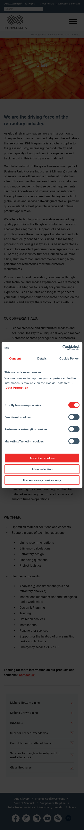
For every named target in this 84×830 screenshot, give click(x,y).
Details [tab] (42, 358)
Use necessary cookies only (42, 480)
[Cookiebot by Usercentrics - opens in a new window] (62, 347)
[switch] (74, 417)
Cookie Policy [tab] (68, 358)
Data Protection (16, 387)
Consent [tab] (15, 358)
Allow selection (42, 469)
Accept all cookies (42, 458)
